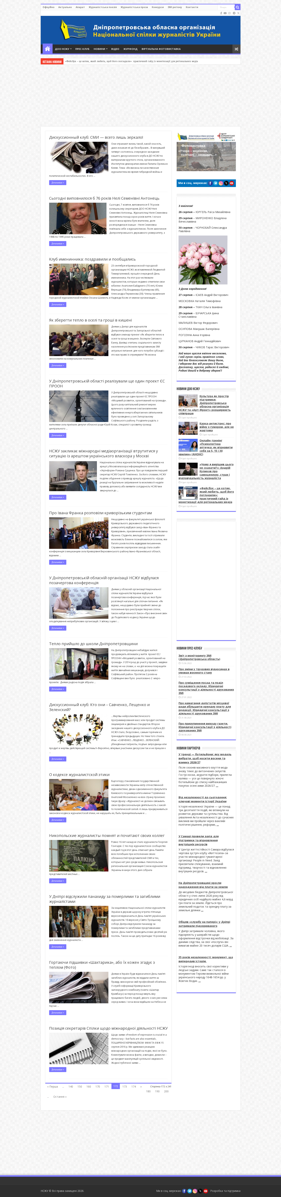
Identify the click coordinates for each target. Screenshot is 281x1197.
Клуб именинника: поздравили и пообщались (92, 259)
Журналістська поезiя (103, 7)
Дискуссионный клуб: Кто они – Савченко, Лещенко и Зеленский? (99, 707)
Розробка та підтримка (225, 1191)
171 (106, 1086)
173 (124, 1086)
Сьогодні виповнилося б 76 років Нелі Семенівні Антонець (104, 198)
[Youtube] (225, 13)
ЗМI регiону (175, 7)
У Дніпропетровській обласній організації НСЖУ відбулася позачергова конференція (104, 580)
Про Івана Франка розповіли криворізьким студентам (100, 512)
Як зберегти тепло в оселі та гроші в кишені (90, 320)
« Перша (52, 1086)
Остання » (60, 1096)
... (217, 785)
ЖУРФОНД (130, 49)
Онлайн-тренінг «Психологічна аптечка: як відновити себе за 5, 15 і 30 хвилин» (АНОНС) (206, 447)
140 (70, 1086)
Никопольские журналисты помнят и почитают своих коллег (107, 835)
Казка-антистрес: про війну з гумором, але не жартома (217, 427)
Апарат (80, 7)
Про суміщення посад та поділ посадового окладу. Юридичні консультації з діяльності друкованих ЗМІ (206, 688)
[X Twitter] (238, 13)
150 (79, 1086)
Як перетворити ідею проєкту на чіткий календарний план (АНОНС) (105, 61)
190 (157, 1091)
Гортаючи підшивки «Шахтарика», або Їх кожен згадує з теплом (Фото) (102, 965)
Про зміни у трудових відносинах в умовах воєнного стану (204, 670)
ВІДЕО (115, 49)
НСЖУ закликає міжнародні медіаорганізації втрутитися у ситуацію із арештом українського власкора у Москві (103, 453)
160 (88, 1086)
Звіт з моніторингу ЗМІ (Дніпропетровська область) (199, 657)
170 (97, 1086)
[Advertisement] (140, 96)
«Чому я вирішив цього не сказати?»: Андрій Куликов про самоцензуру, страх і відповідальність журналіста (206, 471)
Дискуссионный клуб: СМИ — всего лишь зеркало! (96, 137)
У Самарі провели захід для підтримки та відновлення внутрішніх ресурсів (199, 840)
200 (166, 1091)
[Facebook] (221, 13)
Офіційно (48, 7)
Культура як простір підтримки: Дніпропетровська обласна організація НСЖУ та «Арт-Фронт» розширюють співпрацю (205, 404)
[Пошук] (237, 7)
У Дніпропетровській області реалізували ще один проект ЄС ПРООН (107, 383)
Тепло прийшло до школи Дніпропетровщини (93, 643)
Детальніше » (57, 182)
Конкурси (158, 7)
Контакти (192, 7)
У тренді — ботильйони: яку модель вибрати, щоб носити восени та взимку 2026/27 (205, 758)
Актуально (65, 7)
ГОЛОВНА (48, 48)
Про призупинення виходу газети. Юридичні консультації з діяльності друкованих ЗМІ (205, 727)
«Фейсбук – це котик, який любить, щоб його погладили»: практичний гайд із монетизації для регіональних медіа (206, 495)
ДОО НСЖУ (62, 49)
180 (148, 1091)
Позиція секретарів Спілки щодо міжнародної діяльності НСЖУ (108, 1028)
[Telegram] (234, 13)
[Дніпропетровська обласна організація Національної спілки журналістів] (140, 27)
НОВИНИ (99, 49)
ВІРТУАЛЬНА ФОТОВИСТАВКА (161, 49)
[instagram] (229, 13)
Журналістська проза (134, 7)
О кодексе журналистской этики (79, 774)
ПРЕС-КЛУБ (82, 49)
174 (133, 1086)
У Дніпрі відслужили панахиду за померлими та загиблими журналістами (104, 899)
